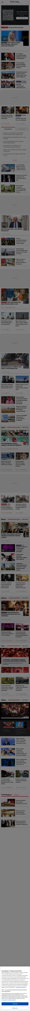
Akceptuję (14, 1003)
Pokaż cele (15, 1008)
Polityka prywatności (21, 987)
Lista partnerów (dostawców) (9, 1000)
